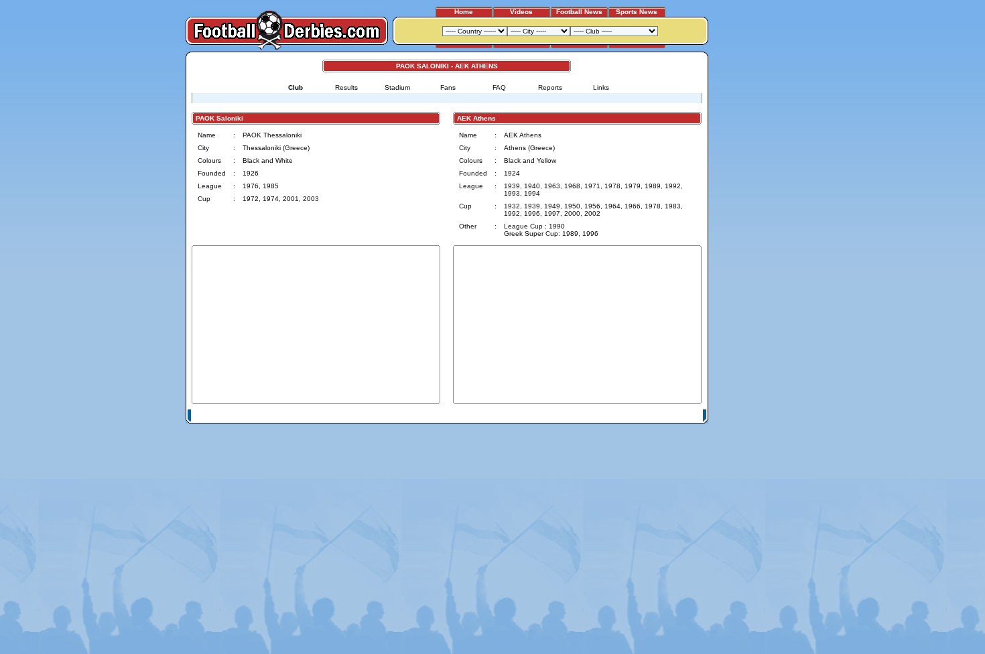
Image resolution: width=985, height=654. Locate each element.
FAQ (499, 87)
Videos (521, 11)
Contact (685, 415)
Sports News (636, 11)
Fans (448, 87)
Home (463, 11)
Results (346, 87)
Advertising (542, 415)
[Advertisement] (759, 253)
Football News (579, 11)
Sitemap (650, 415)
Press (577, 415)
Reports (550, 87)
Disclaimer (611, 415)
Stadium (397, 87)
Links (601, 87)
